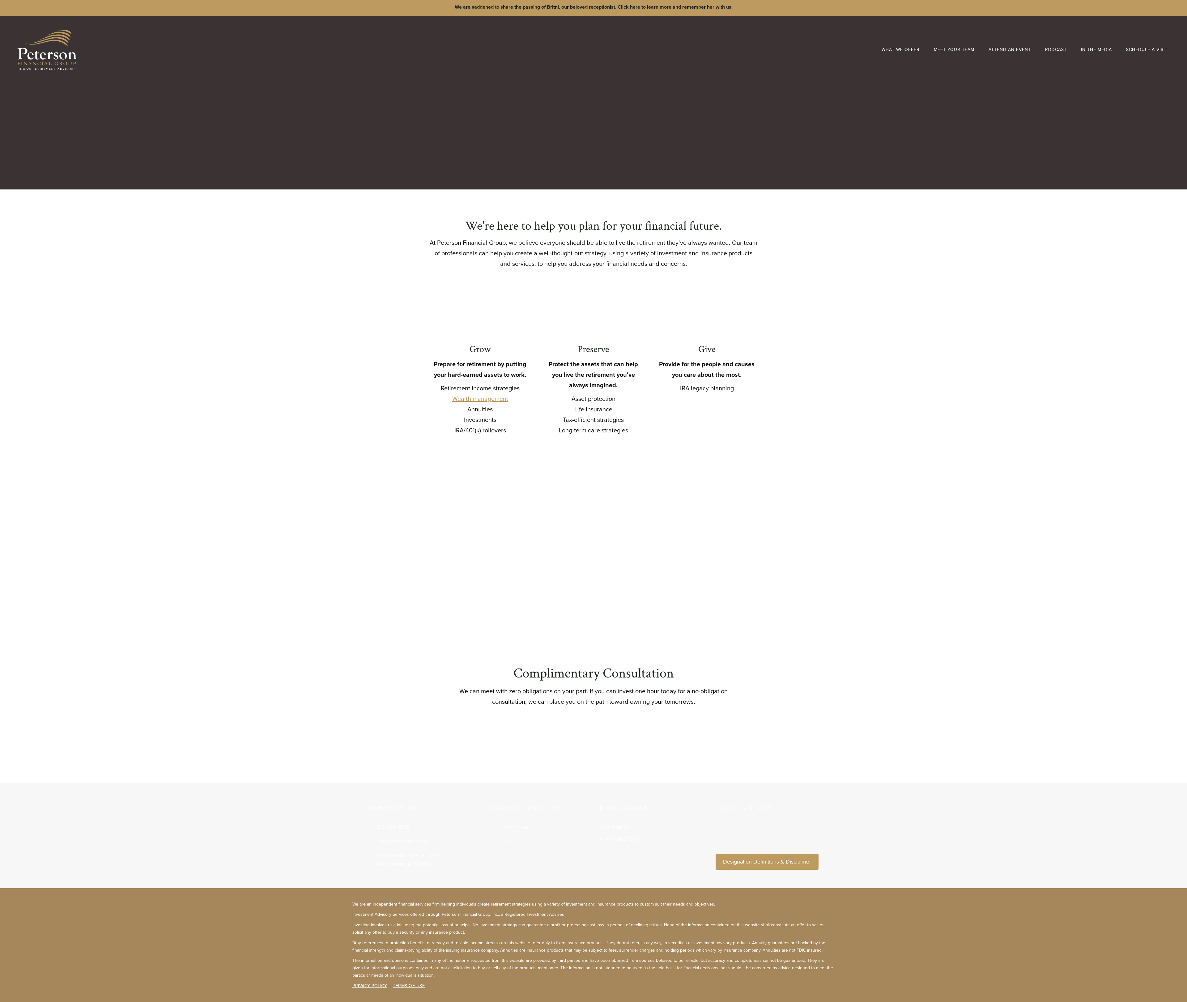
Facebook (517, 827)
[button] (29, 91)
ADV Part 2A (615, 827)
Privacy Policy (369, 985)
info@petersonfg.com (401, 841)
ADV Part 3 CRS (619, 838)
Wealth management (480, 399)
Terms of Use (409, 985)
